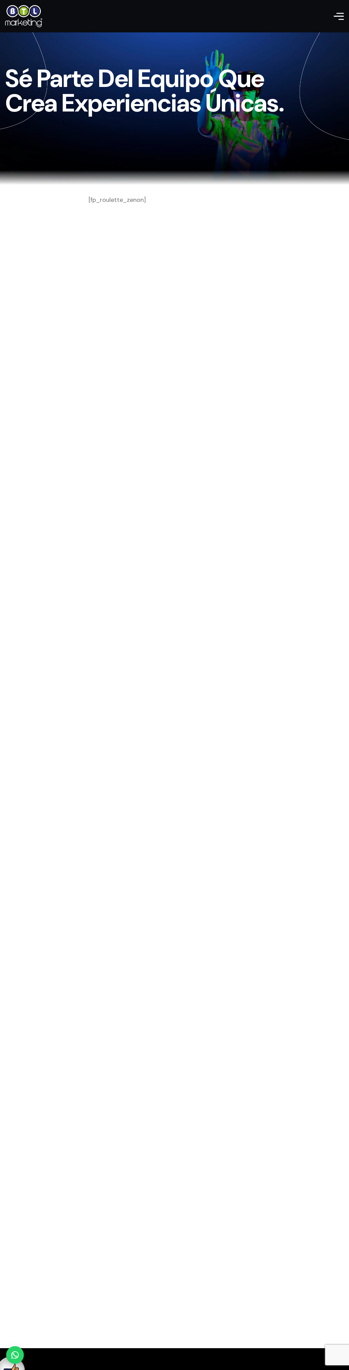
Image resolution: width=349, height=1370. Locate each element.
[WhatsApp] (15, 1355)
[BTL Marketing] (23, 16)
